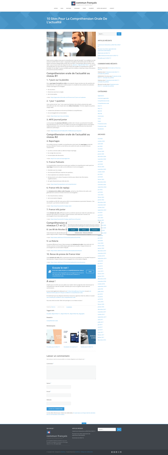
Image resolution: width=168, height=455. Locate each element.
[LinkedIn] (116, 452)
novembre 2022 (102, 184)
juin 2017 (100, 324)
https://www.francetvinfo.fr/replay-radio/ (61, 206)
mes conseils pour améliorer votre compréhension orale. (61, 297)
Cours (84, 8)
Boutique (68, 8)
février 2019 (101, 273)
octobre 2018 (101, 284)
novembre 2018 (102, 281)
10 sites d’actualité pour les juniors (76, 291)
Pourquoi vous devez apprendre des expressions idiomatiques (107, 49)
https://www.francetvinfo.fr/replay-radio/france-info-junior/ (66, 219)
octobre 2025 (101, 141)
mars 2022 (100, 194)
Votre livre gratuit (102, 8)
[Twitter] (114, 452)
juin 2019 (100, 263)
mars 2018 (100, 301)
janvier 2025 (101, 154)
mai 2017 (100, 327)
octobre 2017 (101, 314)
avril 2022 (100, 192)
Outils (99, 121)
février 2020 (101, 245)
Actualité (49, 313)
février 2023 (101, 179)
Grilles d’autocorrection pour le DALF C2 (108, 55)
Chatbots (91, 8)
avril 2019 (100, 268)
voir (90, 271)
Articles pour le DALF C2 (87, 347)
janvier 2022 (101, 200)
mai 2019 (100, 266)
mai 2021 (100, 212)
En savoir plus (57, 444)
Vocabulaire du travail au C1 (71, 347)
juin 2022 (100, 189)
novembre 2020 (102, 228)
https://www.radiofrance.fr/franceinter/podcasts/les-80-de (65, 237)
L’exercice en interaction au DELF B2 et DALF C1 (83, 431)
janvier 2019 (101, 276)
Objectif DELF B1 (65, 313)
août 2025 (100, 143)
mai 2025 (100, 149)
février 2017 (101, 335)
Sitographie (81, 313)
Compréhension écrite (103, 101)
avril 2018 (100, 299)
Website (49, 400)
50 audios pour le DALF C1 (53, 347)
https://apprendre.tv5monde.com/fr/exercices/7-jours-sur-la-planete (68, 97)
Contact (112, 8)
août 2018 (100, 289)
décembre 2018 (102, 279)
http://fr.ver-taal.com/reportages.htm (60, 158)
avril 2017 (100, 329)
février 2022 (101, 197)
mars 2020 (100, 243)
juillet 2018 (100, 291)
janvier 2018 (101, 307)
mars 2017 (100, 332)
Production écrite (102, 123)
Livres (99, 118)
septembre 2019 (102, 258)
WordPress (77, 452)
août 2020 (100, 235)
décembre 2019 (102, 250)
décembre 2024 (102, 156)
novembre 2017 (102, 312)
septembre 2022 (102, 187)
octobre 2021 (101, 207)
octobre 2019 (101, 256)
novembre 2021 (102, 205)
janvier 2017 (101, 337)
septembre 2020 (102, 233)
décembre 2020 (102, 225)
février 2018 (101, 304)
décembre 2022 (102, 182)
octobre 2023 (101, 172)
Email (48, 391)
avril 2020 (100, 240)
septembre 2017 (102, 317)
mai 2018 (100, 296)
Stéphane (53, 307)
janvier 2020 (101, 248)
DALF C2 (100, 108)
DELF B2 (100, 113)
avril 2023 (100, 177)
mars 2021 (100, 217)
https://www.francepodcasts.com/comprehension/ (63, 184)
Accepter (73, 229)
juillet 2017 (100, 322)
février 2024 (101, 166)
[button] (99, 222)
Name (48, 383)
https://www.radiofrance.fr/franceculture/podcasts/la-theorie (66, 250)
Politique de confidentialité (87, 232)
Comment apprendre (103, 98)
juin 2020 (100, 238)
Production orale (102, 126)
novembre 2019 (102, 253)
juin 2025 (100, 146)
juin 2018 (100, 294)
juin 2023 (100, 174)
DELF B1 (100, 111)
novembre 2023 (102, 169)
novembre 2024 (102, 159)
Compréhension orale (52, 320)
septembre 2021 (102, 210)
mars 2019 (100, 271)
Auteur (56, 8)
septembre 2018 (102, 286)
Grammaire (101, 116)
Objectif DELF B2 (74, 313)
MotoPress (63, 452)
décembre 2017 (102, 309)
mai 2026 (100, 138)
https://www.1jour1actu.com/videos (60, 116)
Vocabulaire (101, 129)
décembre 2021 (102, 202)
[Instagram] (118, 452)
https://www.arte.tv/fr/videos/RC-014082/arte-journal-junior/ (66, 130)
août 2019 (100, 261)
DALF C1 (100, 106)
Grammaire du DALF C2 (104, 53)
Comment (50, 363)
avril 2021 (100, 215)
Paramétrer (94, 229)
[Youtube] (120, 452)
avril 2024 (100, 164)
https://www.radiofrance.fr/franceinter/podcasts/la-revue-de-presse (68, 262)
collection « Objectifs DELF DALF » (80, 65)
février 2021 (101, 220)
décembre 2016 (102, 340)
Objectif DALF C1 (56, 313)
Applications (101, 95)
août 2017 (100, 319)
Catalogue (77, 8)
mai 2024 (100, 161)
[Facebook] (112, 452)
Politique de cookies (78, 232)
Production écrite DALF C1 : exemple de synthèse (109, 72)
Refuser (84, 229)
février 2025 (101, 151)
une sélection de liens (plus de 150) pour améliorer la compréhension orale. (69, 291)
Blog (62, 8)
